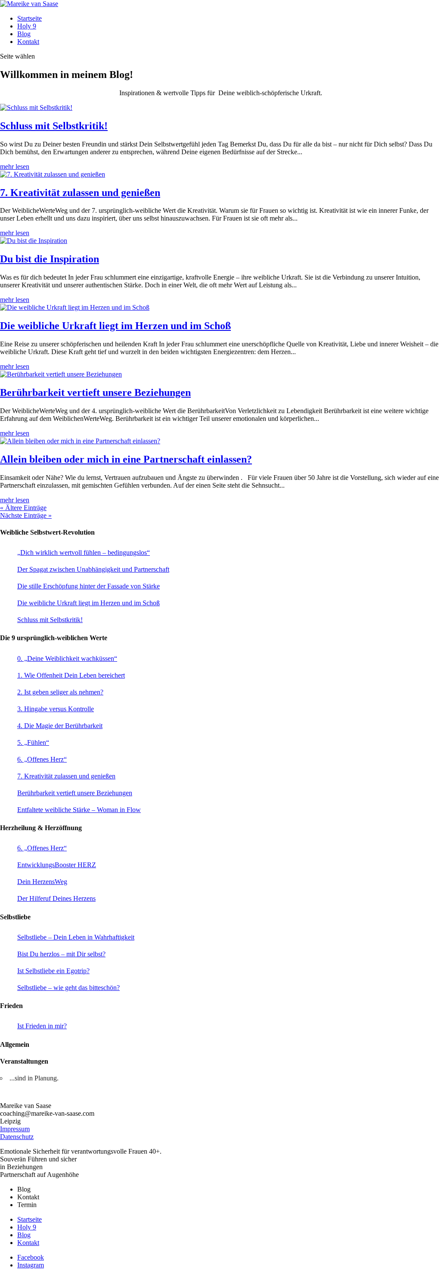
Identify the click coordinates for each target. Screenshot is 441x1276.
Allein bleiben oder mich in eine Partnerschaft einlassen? (126, 459)
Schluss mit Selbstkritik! (54, 125)
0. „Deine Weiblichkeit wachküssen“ (67, 658)
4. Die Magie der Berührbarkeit (59, 725)
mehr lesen (14, 166)
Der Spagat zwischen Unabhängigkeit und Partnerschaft (93, 569)
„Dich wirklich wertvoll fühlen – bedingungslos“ (83, 552)
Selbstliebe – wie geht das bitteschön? (68, 987)
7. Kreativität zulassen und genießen (80, 192)
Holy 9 (26, 26)
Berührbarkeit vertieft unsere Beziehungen (95, 392)
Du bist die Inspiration (49, 259)
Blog (24, 33)
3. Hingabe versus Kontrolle (55, 709)
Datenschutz (17, 1136)
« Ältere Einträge (23, 507)
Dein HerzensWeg (42, 881)
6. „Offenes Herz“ (42, 759)
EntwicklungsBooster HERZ (56, 864)
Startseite (29, 18)
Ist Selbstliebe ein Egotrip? (53, 970)
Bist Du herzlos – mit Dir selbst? (61, 954)
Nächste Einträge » (26, 515)
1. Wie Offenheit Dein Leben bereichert (71, 675)
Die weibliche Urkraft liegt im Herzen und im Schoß (115, 325)
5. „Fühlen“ (33, 742)
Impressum (15, 1129)
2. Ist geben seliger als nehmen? (60, 692)
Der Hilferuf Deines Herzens (56, 898)
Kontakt (28, 41)
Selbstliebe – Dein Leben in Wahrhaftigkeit (75, 937)
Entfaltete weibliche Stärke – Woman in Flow (79, 809)
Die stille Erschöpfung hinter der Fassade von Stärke (88, 586)
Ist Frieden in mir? (42, 1026)
